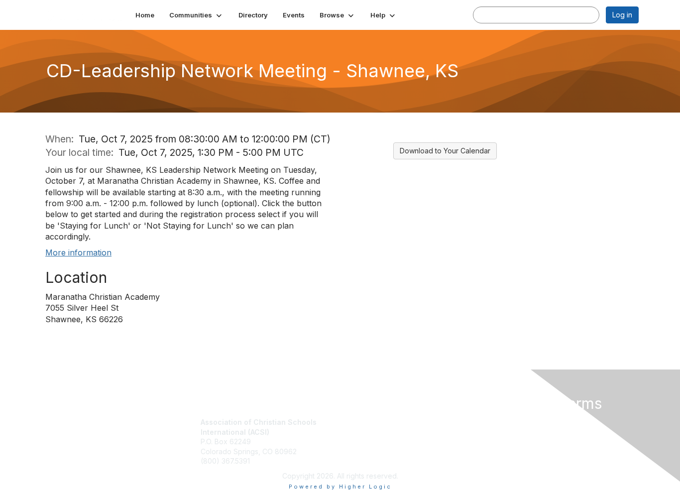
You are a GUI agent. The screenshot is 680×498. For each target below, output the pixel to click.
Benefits (357, 432)
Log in (622, 14)
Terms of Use (510, 432)
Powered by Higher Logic (340, 486)
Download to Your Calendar (445, 150)
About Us (503, 422)
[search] (483, 14)
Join (351, 422)
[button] (196, 14)
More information (78, 252)
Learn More (363, 441)
